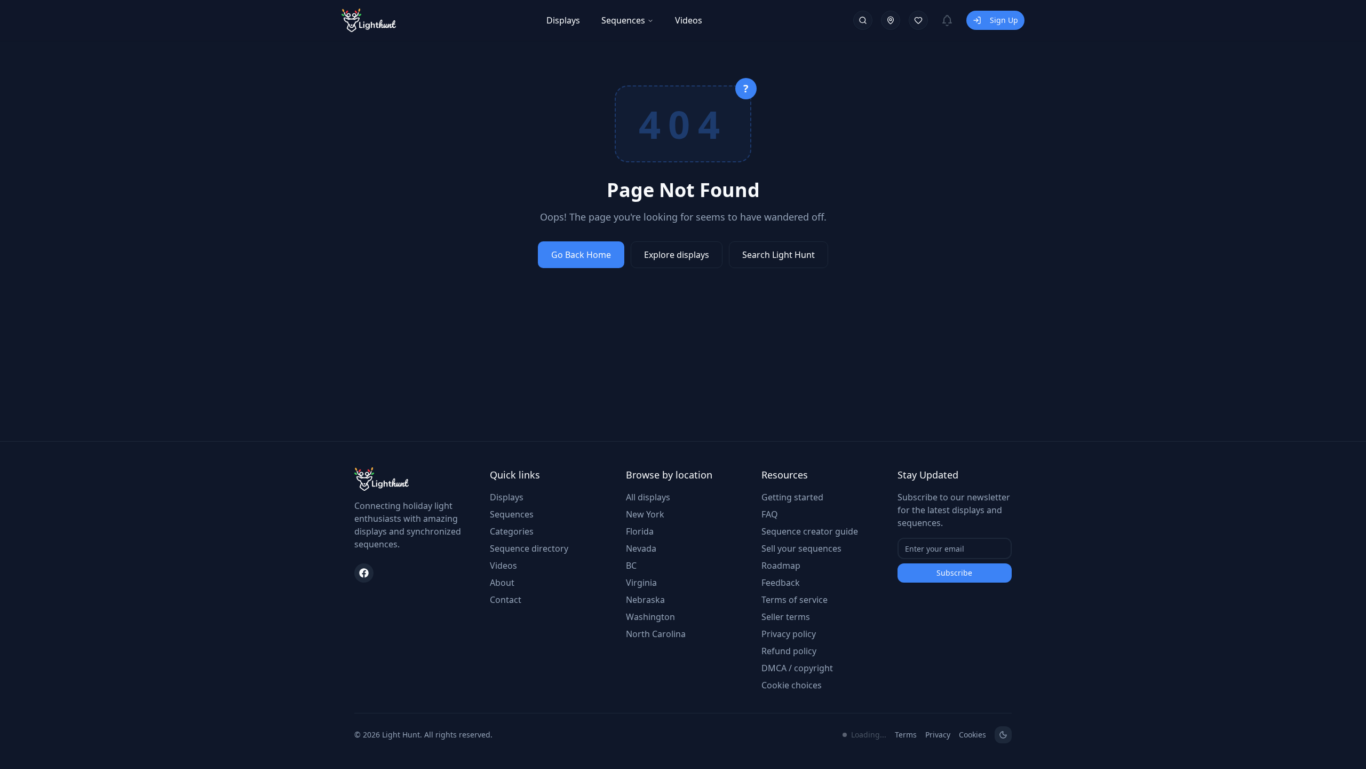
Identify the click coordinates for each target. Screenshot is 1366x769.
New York (645, 514)
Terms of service (794, 600)
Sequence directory (529, 548)
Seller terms (785, 617)
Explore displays (676, 255)
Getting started (792, 497)
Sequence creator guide (809, 531)
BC (631, 565)
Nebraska (645, 600)
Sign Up (1004, 20)
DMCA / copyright (797, 668)
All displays (648, 497)
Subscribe (954, 573)
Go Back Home (581, 255)
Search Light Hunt (778, 255)
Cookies (972, 734)
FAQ (769, 514)
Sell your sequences (801, 548)
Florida (640, 531)
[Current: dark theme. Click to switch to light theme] (1003, 734)
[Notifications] (947, 20)
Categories (512, 531)
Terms (906, 734)
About (502, 582)
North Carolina (656, 634)
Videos (688, 20)
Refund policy (788, 651)
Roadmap (780, 565)
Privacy (937, 734)
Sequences (623, 20)
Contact (505, 600)
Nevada (641, 548)
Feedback (780, 582)
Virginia (641, 582)
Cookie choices (791, 685)
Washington (650, 617)
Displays (563, 20)
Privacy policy (788, 634)
